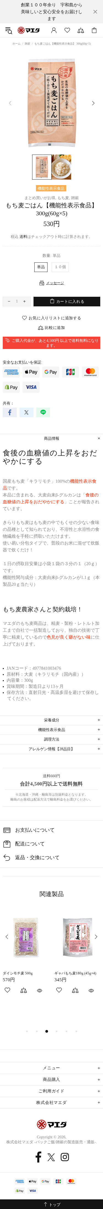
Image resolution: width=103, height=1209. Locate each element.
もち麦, (63, 198)
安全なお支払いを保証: (22, 362)
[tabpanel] (26, 957)
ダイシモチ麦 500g (18, 973)
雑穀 (27, 43)
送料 (23, 237)
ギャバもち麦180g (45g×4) (75, 973)
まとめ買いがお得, (40, 198)
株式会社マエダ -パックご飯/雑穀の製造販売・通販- (29, 30)
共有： (8, 403)
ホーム (16, 43)
